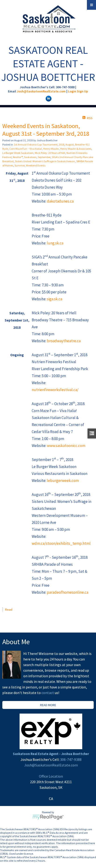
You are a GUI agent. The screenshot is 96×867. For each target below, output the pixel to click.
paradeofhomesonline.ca (67, 592)
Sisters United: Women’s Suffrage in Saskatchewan (45, 161)
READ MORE (48, 705)
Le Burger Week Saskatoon (18, 153)
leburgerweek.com (63, 480)
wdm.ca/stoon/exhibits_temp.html (61, 543)
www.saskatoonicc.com (66, 445)
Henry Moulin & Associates (75, 148)
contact (48, 692)
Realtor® (18, 157)
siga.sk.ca (54, 298)
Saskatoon (30, 157)
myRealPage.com (48, 817)
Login (72, 91)
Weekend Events (35, 165)
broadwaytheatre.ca (64, 340)
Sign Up (82, 91)
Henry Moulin (51, 148)
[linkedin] (48, 98)
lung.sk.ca (55, 243)
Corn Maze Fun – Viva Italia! (25, 148)
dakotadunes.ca (60, 201)
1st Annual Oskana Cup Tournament (36, 144)
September (44, 157)
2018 (61, 144)
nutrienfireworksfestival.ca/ (55, 389)
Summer (19, 165)
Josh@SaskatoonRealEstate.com (41, 91)
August (69, 144)
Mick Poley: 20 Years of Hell (50, 153)
